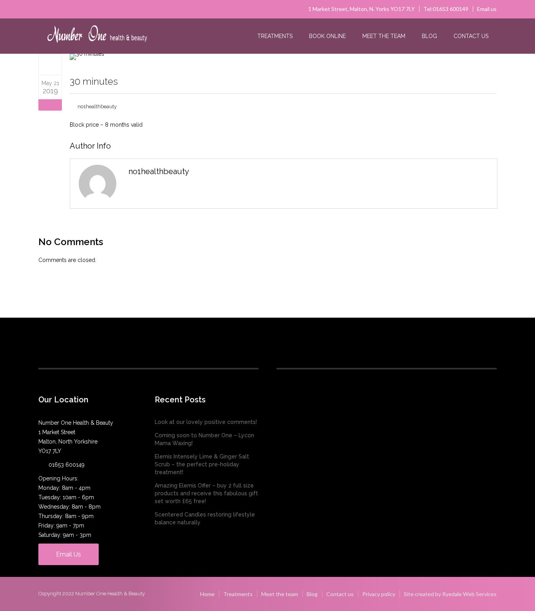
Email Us (68, 554)
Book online (327, 36)
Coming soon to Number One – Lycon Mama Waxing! (204, 439)
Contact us (471, 36)
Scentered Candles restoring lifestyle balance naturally (205, 518)
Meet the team (383, 36)
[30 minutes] (50, 64)
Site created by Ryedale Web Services (450, 594)
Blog (429, 36)
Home (207, 594)
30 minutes (94, 81)
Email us (487, 9)
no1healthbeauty (97, 106)
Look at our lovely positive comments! (206, 422)
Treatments (275, 36)
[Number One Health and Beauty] (97, 37)
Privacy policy (378, 594)
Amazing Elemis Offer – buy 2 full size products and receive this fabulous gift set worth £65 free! (206, 493)
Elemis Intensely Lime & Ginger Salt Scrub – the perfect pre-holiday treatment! (202, 464)
